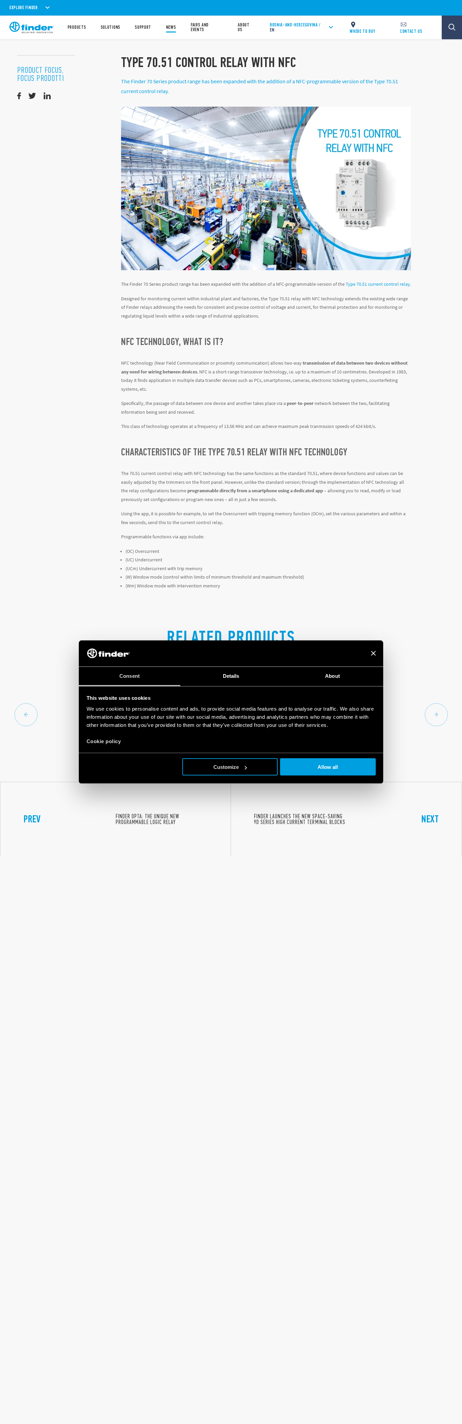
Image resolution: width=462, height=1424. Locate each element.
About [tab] (332, 675)
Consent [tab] (129, 675)
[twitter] (32, 96)
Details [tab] (231, 675)
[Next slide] (436, 714)
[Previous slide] (26, 714)
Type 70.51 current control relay (378, 284)
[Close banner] (373, 653)
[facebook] (19, 96)
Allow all (328, 767)
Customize (226, 767)
